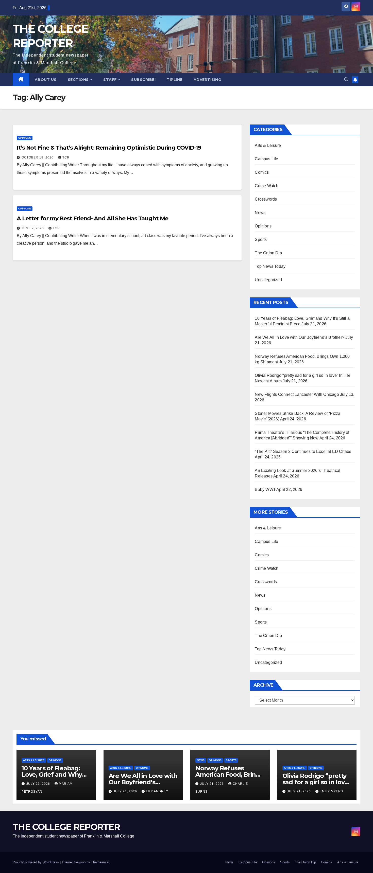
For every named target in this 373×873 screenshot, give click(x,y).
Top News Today (270, 266)
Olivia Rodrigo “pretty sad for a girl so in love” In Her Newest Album (316, 782)
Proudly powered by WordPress (36, 862)
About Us (46, 79)
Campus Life (266, 159)
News (260, 212)
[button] (346, 79)
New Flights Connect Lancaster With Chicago (297, 394)
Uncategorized (268, 280)
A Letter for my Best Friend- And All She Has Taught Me (92, 218)
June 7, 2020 (33, 228)
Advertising (207, 79)
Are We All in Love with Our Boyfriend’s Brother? (299, 337)
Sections (79, 79)
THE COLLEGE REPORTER (66, 827)
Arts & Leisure (268, 145)
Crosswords (266, 199)
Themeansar (100, 862)
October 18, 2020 (38, 157)
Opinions (24, 137)
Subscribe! (143, 79)
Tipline (174, 79)
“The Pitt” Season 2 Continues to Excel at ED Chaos (303, 451)
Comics (262, 172)
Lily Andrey (157, 791)
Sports (261, 239)
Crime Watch (266, 186)
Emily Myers (331, 791)
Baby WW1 (265, 489)
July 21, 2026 (38, 784)
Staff (110, 79)
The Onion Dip (268, 253)
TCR (66, 157)
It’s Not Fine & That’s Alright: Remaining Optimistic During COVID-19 (109, 147)
